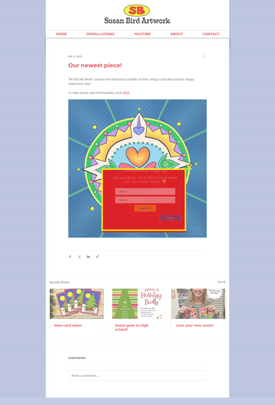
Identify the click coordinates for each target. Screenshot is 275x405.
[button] (189, 168)
